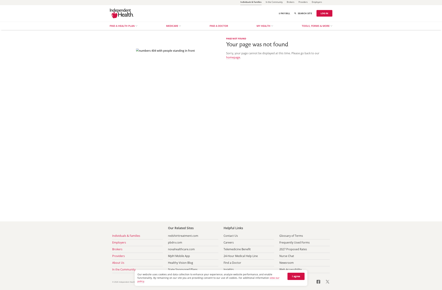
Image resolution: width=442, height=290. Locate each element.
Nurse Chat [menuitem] (286, 256)
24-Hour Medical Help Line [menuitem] (241, 256)
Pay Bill (285, 13)
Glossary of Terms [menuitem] (291, 236)
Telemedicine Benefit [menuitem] (237, 249)
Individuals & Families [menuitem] (126, 236)
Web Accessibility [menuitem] (290, 269)
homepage (233, 57)
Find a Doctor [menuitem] (219, 25)
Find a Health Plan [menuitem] (122, 25)
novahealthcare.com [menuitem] (181, 249)
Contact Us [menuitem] (231, 236)
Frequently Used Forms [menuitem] (294, 242)
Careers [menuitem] (229, 242)
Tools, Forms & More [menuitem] (316, 25)
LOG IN (324, 13)
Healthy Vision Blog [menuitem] (180, 263)
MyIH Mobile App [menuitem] (179, 256)
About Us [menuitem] (118, 263)
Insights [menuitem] (229, 269)
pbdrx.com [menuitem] (175, 242)
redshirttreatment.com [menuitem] (183, 236)
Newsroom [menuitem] (286, 263)
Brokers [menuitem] (117, 249)
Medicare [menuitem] (172, 25)
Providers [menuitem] (118, 256)
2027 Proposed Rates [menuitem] (293, 249)
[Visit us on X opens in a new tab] (327, 281)
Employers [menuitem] (119, 242)
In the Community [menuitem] (124, 269)
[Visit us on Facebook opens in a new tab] (320, 281)
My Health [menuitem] (264, 25)
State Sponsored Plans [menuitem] (183, 269)
